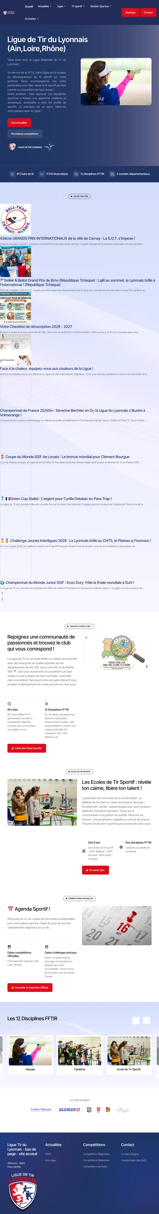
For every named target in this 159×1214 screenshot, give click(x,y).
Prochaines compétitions (24, 133)
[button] (45, 6)
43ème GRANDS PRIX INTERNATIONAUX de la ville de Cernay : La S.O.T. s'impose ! (67, 238)
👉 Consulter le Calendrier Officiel (29, 987)
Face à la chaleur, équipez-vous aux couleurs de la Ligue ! (46, 368)
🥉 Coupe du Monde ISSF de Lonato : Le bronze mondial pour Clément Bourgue (64, 456)
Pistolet (30, 1069)
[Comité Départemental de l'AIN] (89, 1110)
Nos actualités (19, 122)
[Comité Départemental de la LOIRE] (98, 1110)
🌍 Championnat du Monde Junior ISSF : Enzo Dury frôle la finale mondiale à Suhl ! (67, 582)
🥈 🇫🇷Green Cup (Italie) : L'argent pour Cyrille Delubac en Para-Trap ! (56, 498)
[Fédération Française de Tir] (122, 1110)
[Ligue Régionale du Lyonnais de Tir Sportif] (8, 12)
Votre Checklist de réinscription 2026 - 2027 (36, 326)
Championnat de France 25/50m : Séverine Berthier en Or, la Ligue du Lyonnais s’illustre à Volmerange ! (72, 412)
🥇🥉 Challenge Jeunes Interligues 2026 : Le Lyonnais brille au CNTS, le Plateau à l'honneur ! (75, 540)
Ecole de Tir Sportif (129, 1069)
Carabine (79, 1069)
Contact (148, 12)
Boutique (130, 12)
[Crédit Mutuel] (41, 1110)
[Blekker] (70, 1110)
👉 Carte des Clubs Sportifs (26, 748)
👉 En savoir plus (95, 870)
